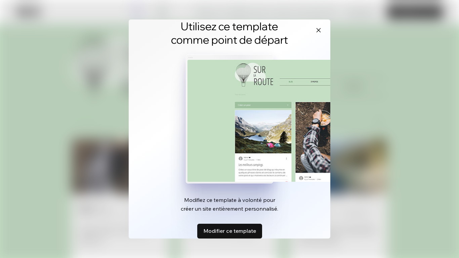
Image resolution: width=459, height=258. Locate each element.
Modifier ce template (229, 230)
